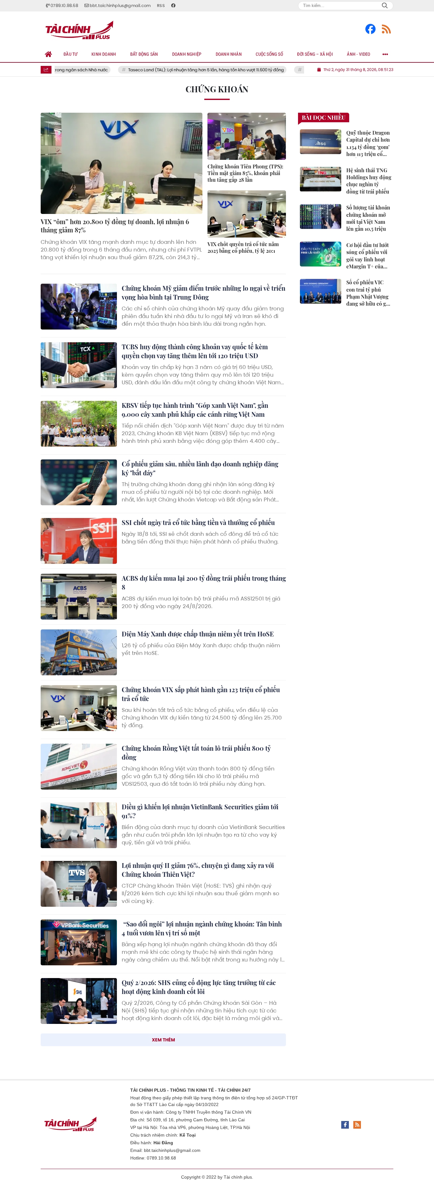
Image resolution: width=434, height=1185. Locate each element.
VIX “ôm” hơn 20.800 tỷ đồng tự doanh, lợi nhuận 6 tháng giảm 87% (115, 225)
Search (385, 5)
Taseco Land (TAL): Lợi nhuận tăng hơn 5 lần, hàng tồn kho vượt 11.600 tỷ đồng (183, 70)
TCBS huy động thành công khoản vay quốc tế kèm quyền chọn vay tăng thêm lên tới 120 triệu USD (195, 351)
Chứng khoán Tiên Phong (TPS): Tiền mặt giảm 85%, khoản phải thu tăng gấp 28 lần (245, 173)
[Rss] (386, 29)
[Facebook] (370, 29)
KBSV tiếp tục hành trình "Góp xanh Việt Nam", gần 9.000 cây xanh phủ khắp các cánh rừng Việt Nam (195, 409)
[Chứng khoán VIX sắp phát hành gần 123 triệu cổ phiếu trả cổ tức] (79, 708)
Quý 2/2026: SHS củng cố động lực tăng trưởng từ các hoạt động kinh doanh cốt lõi (199, 987)
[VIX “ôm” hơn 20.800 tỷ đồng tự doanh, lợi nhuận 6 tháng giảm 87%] (121, 163)
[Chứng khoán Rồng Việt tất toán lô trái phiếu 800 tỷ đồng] (79, 767)
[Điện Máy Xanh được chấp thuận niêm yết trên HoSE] (79, 652)
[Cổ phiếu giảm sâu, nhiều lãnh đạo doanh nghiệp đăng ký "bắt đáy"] (79, 482)
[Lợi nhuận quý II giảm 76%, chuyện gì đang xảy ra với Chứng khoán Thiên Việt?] (79, 884)
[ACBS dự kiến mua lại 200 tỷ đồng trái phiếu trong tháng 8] (79, 597)
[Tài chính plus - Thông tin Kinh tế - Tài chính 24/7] (82, 28)
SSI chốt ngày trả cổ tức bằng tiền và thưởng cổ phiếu (198, 522)
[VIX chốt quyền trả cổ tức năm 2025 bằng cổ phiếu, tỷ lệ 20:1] (246, 214)
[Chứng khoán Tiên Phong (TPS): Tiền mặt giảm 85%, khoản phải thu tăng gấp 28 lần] (246, 136)
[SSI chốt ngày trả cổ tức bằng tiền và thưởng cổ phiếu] (79, 541)
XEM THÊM (163, 1040)
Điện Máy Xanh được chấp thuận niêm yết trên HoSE (198, 633)
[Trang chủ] (49, 54)
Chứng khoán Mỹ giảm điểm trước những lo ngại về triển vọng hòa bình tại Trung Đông (203, 292)
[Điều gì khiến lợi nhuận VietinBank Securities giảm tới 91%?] (79, 825)
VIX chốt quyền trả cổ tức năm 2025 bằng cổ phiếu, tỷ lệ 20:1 (243, 247)
